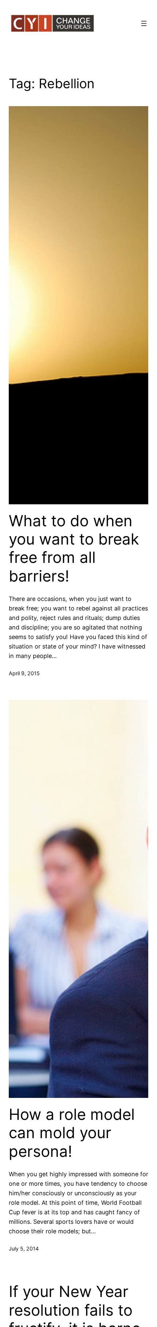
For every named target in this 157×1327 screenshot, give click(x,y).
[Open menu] (143, 23)
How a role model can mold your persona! (72, 1132)
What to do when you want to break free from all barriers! (74, 548)
